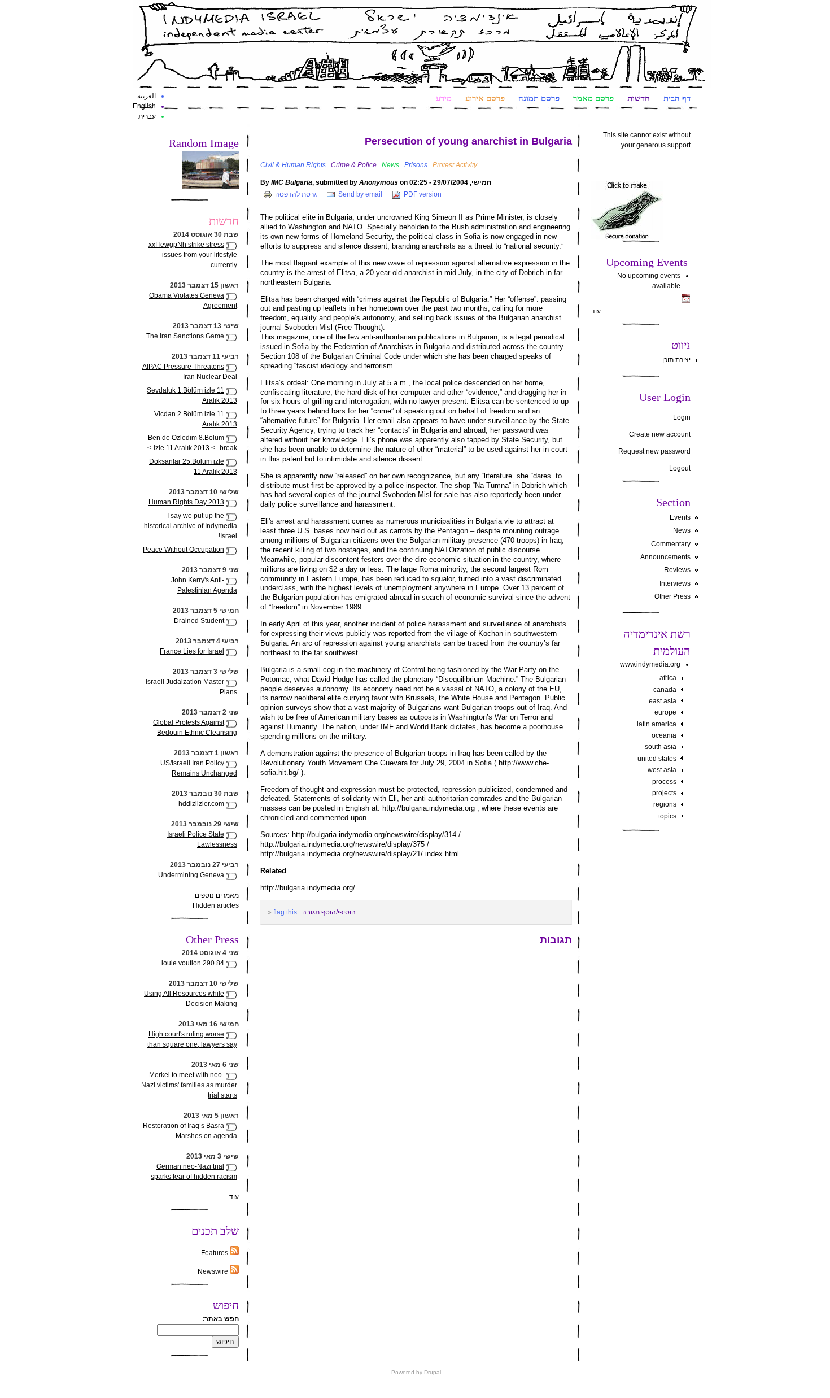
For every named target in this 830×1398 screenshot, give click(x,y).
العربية (146, 96)
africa (667, 678)
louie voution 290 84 (192, 963)
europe (665, 712)
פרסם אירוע (485, 97)
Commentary (671, 544)
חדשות (638, 97)
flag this (285, 912)
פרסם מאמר (593, 97)
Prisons (415, 165)
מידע (444, 97)
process (664, 782)
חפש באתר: (220, 1319)
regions (664, 804)
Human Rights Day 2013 (186, 502)
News (682, 530)
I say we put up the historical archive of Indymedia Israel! (190, 526)
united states (656, 759)
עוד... (231, 1197)
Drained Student (199, 621)
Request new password (654, 451)
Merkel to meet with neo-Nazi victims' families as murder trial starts (189, 1085)
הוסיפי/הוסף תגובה (329, 912)
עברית (147, 116)
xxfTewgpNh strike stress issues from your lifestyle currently (192, 255)
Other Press (672, 596)
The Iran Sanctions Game (185, 336)
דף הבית (677, 97)
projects (664, 793)
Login (682, 417)
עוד (596, 311)
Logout (680, 468)
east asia (662, 701)
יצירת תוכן (676, 360)
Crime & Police (354, 165)
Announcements (665, 557)
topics (667, 816)
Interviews (675, 583)
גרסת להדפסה (296, 194)
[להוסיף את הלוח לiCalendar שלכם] (686, 301)
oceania (664, 735)
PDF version (423, 194)
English (144, 106)
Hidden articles (216, 905)
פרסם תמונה (539, 97)
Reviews (677, 570)
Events (680, 517)
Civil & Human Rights (293, 165)
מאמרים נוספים (217, 895)
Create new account (660, 434)
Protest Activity (455, 165)
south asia (660, 747)
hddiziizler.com (201, 804)
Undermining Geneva (191, 875)
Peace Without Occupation (183, 550)
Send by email (360, 194)
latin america (656, 724)
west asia (662, 770)
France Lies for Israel (192, 651)
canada (664, 690)
